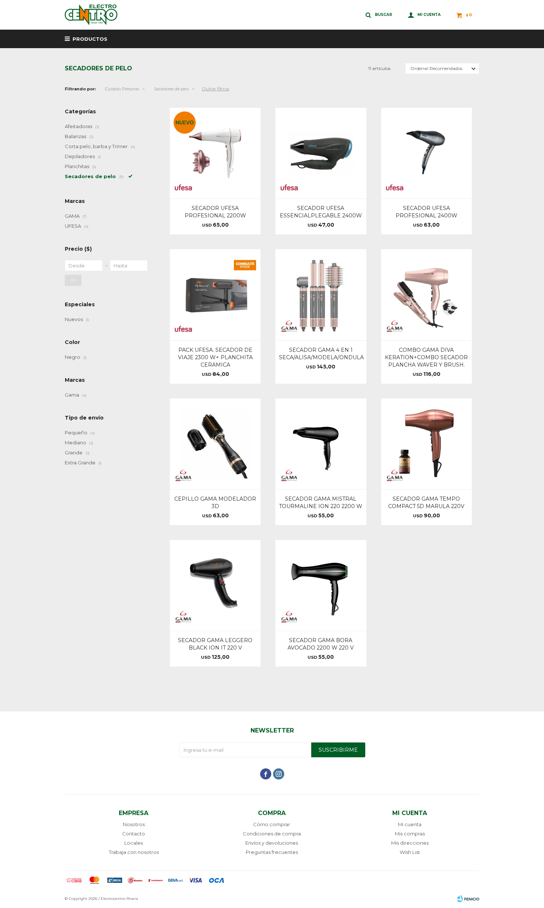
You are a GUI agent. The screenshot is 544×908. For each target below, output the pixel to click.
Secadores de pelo (171, 88)
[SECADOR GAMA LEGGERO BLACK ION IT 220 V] (215, 585)
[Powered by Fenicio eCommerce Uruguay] (468, 898)
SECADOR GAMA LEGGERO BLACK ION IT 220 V (215, 644)
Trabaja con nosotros (134, 852)
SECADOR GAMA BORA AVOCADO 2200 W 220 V (321, 644)
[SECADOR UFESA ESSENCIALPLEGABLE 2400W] (320, 153)
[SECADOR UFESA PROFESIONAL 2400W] (426, 153)
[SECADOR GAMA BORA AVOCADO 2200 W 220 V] (320, 585)
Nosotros (134, 824)
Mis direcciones (410, 843)
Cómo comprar (271, 824)
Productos (90, 39)
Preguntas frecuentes (272, 852)
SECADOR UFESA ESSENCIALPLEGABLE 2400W (321, 212)
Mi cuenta (410, 824)
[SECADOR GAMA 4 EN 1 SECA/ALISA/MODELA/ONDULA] (320, 294)
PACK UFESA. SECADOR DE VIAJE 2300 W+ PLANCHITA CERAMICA (215, 357)
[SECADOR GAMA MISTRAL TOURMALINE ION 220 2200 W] (320, 443)
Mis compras (410, 834)
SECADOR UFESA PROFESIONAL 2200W (215, 212)
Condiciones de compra (272, 834)
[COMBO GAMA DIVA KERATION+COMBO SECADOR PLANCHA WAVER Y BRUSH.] (426, 294)
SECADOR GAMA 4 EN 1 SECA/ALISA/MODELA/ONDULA (320, 354)
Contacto (133, 834)
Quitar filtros (215, 88)
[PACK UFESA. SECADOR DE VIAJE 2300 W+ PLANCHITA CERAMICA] (215, 294)
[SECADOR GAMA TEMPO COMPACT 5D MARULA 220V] (426, 443)
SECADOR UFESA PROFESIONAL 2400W (426, 212)
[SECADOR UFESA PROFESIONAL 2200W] (215, 153)
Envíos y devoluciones (271, 843)
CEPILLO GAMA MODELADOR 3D (215, 502)
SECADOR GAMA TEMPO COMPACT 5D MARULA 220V (426, 502)
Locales (133, 843)
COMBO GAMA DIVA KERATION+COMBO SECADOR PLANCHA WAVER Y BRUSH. (426, 357)
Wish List (410, 852)
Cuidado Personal (122, 88)
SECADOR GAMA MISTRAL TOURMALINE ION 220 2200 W (320, 502)
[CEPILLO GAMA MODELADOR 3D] (215, 443)
